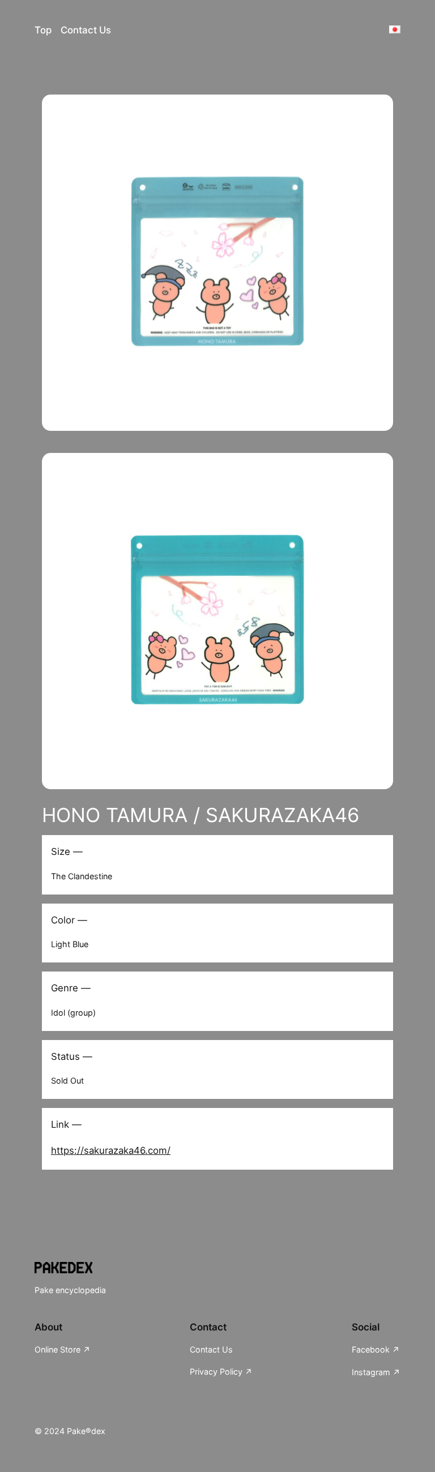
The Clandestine (81, 876)
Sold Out (67, 1080)
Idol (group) (73, 1012)
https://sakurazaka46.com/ (110, 1150)
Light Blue (69, 944)
